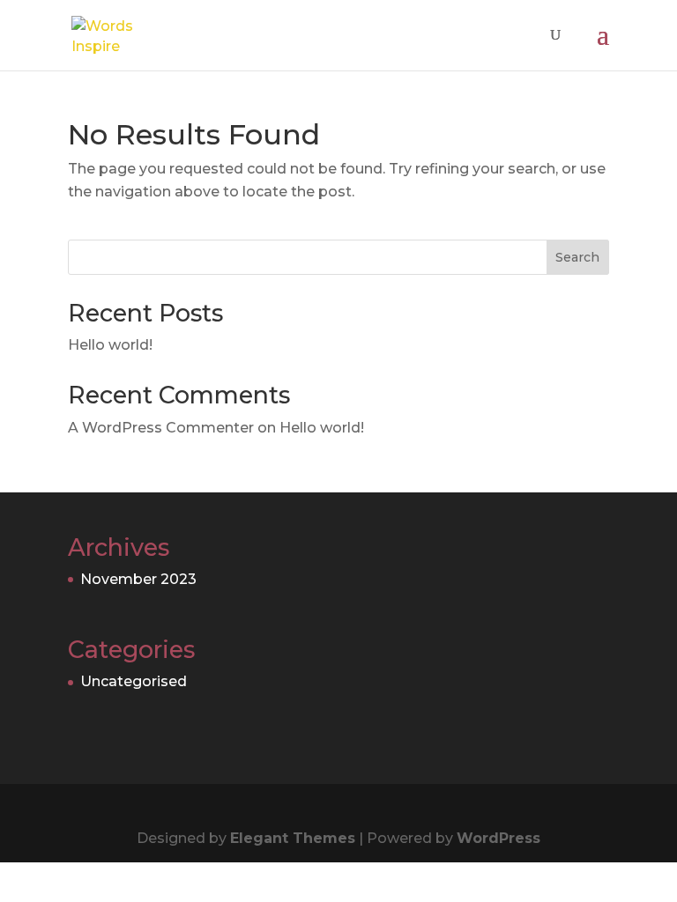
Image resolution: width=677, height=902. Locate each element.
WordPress (498, 838)
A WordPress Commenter (161, 427)
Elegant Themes (292, 838)
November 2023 (138, 579)
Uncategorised (133, 681)
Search (577, 257)
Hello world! (110, 344)
